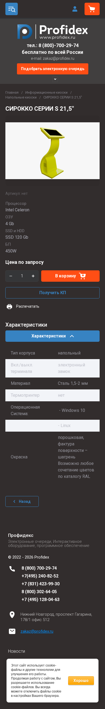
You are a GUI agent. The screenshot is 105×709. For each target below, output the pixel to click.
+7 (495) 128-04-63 (41, 600)
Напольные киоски (21, 97)
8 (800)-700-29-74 (58, 45)
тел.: (32, 45)
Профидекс (20, 535)
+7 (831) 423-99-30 (41, 584)
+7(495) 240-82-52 (40, 576)
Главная (12, 92)
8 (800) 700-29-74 (39, 568)
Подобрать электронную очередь (52, 69)
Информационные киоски (46, 92)
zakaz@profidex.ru (36, 631)
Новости (16, 651)
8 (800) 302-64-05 (39, 592)
